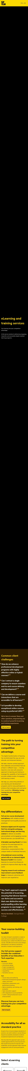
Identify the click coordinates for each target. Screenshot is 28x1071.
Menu (22, 3)
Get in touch (6, 727)
